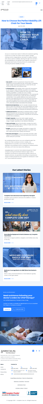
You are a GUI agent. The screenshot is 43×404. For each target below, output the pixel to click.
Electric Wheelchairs (28, 378)
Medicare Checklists (19, 381)
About (25, 388)
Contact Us (7, 309)
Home (2, 367)
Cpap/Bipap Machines (16, 378)
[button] (41, 10)
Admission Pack (22, 385)
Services (27, 381)
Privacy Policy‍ (4, 372)
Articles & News (19, 388)
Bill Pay (2, 374)
